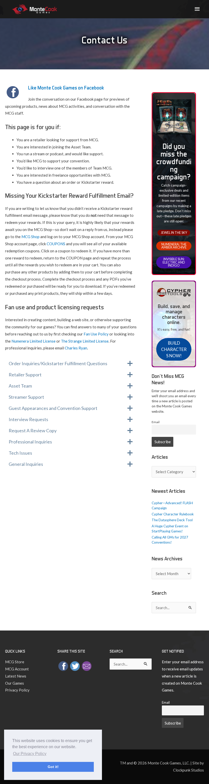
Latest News (15, 676)
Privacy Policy (17, 690)
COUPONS (56, 243)
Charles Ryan (76, 348)
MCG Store (14, 661)
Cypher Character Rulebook (173, 514)
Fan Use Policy (96, 334)
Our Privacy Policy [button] (29, 753)
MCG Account (17, 669)
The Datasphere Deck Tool (172, 520)
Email (156, 422)
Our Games (14, 683)
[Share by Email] (87, 665)
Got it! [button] (53, 767)
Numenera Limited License (33, 341)
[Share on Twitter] (75, 665)
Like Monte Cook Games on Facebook (66, 88)
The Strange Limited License (85, 341)
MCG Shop (30, 236)
